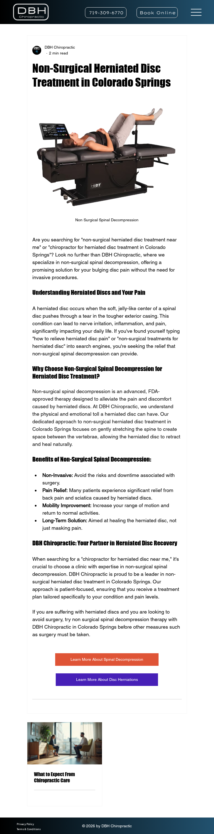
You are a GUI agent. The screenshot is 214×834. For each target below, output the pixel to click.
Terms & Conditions (29, 829)
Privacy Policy (25, 824)
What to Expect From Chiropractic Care (54, 777)
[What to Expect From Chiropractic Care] (64, 743)
